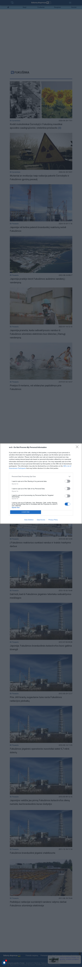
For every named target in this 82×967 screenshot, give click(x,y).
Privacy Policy (53, 520)
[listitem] (41, 476)
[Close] (78, 447)
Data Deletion (29, 520)
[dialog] (41, 483)
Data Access (41, 520)
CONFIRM (26, 512)
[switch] (67, 481)
